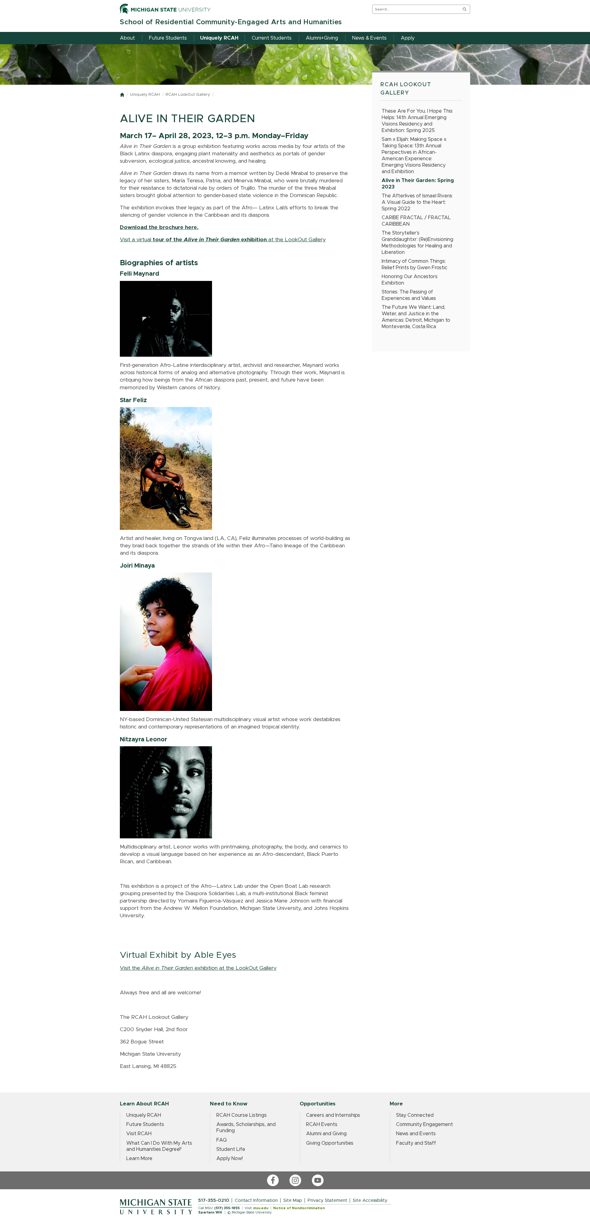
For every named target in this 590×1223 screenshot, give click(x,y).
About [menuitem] (127, 38)
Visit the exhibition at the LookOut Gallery (198, 968)
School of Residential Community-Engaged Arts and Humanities (231, 22)
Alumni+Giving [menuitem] (322, 38)
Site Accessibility (370, 1200)
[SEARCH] (464, 9)
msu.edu (260, 1208)
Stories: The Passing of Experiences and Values (409, 295)
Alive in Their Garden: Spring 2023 (418, 183)
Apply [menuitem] (408, 38)
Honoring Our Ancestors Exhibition (410, 279)
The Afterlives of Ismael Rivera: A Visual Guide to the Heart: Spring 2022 (417, 202)
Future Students (145, 1124)
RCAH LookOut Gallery (188, 95)
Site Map (292, 1200)
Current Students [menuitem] (272, 38)
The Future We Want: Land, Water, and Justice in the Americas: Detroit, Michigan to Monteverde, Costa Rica (416, 317)
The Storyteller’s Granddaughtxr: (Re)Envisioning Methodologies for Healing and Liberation (417, 243)
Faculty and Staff (416, 1143)
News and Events (416, 1133)
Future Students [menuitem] (168, 38)
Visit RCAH (138, 1133)
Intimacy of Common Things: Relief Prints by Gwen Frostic (414, 264)
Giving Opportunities (329, 1143)
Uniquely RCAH (145, 95)
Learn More (139, 1158)
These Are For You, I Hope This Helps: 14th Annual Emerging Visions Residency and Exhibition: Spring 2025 (417, 121)
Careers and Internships (333, 1115)
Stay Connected (415, 1115)
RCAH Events (321, 1124)
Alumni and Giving (326, 1133)
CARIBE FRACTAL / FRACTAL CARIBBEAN (416, 221)
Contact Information (256, 1200)
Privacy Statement (327, 1200)
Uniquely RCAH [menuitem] (219, 38)
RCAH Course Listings (241, 1115)
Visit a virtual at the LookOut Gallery (223, 240)
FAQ (221, 1140)
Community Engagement (424, 1124)
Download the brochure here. (159, 227)
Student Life (230, 1149)
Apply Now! (229, 1158)
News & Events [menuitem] (369, 38)
